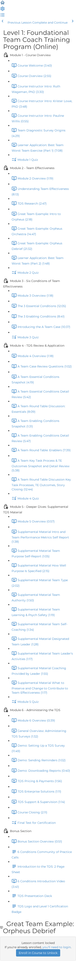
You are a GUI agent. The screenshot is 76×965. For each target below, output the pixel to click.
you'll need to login (56, 947)
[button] (2, 4)
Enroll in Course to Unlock (38, 953)
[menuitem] (2, 10)
